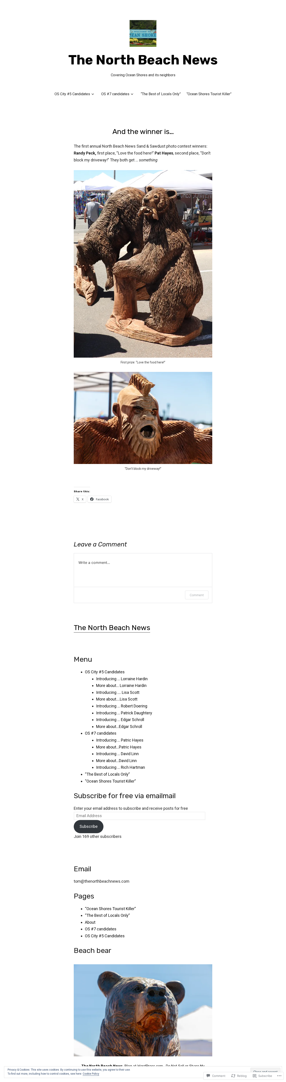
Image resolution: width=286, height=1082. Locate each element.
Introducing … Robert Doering (121, 706)
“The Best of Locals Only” (161, 94)
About (90, 922)
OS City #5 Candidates (72, 94)
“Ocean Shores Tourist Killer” (209, 94)
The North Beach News (143, 60)
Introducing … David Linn (117, 753)
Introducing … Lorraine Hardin (122, 678)
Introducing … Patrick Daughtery (124, 713)
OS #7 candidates (115, 94)
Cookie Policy (91, 1073)
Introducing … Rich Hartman (120, 767)
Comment (197, 595)
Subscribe (89, 826)
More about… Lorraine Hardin (121, 685)
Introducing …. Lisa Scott (117, 692)
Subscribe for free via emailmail (125, 795)
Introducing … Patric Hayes (119, 740)
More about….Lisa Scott (116, 699)
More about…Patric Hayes (118, 747)
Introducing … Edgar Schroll (120, 719)
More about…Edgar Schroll (119, 726)
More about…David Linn (116, 760)
